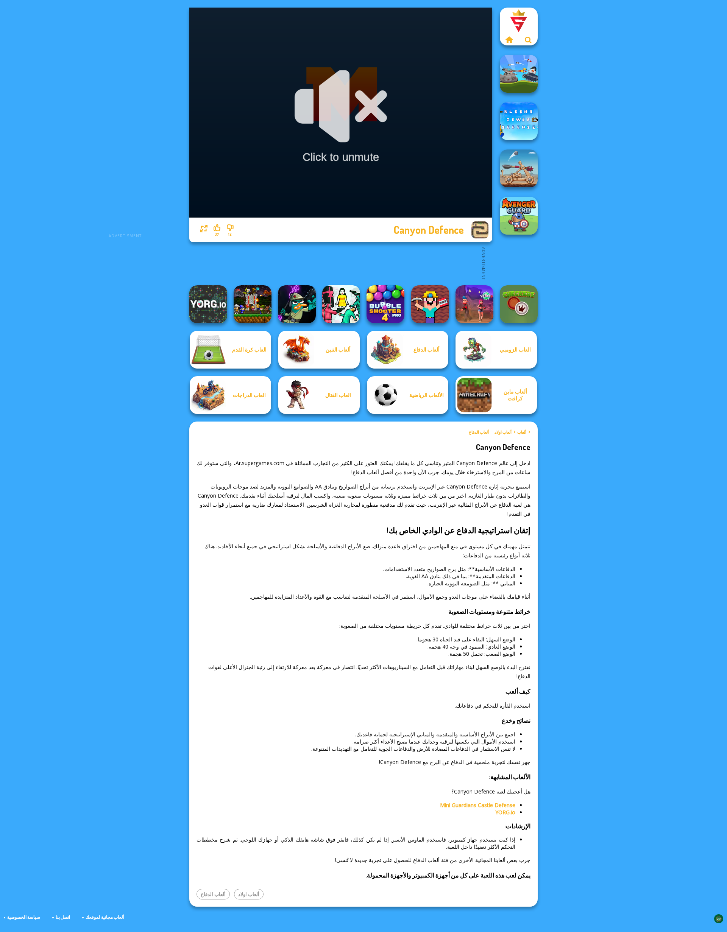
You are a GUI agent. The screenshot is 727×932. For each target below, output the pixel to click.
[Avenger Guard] (519, 216)
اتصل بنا (63, 917)
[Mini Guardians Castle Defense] (252, 304)
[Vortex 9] (474, 304)
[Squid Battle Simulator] (341, 304)
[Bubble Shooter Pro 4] (385, 304)
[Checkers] (519, 304)
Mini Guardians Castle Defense (477, 805)
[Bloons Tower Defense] (519, 121)
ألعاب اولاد (503, 432)
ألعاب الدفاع (479, 432)
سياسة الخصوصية (23, 917)
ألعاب (521, 432)
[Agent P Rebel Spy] (297, 304)
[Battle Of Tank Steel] (519, 74)
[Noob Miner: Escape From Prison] (430, 304)
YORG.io (505, 812)
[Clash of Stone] (519, 168)
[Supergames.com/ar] (509, 39)
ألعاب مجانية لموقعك (105, 917)
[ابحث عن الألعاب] (528, 39)
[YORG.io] (208, 304)
